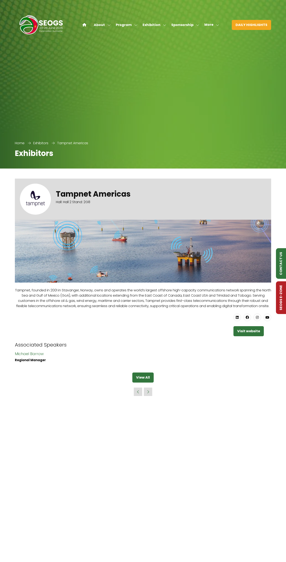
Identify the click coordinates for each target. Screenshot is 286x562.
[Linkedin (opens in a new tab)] (237, 317)
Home (19, 143)
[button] (210, 25)
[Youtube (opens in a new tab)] (267, 317)
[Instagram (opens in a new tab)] (257, 317)
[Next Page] (148, 392)
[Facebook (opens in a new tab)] (247, 317)
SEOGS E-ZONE (280, 297)
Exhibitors (40, 143)
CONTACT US (280, 263)
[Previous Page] (138, 392)
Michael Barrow (29, 353)
